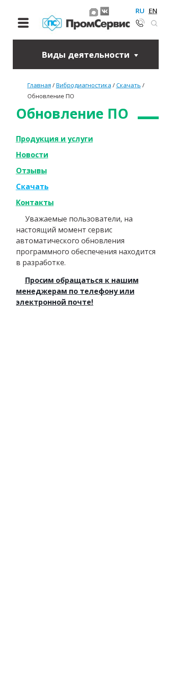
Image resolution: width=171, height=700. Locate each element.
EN (153, 10)
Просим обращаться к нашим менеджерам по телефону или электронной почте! (77, 291)
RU (140, 10)
